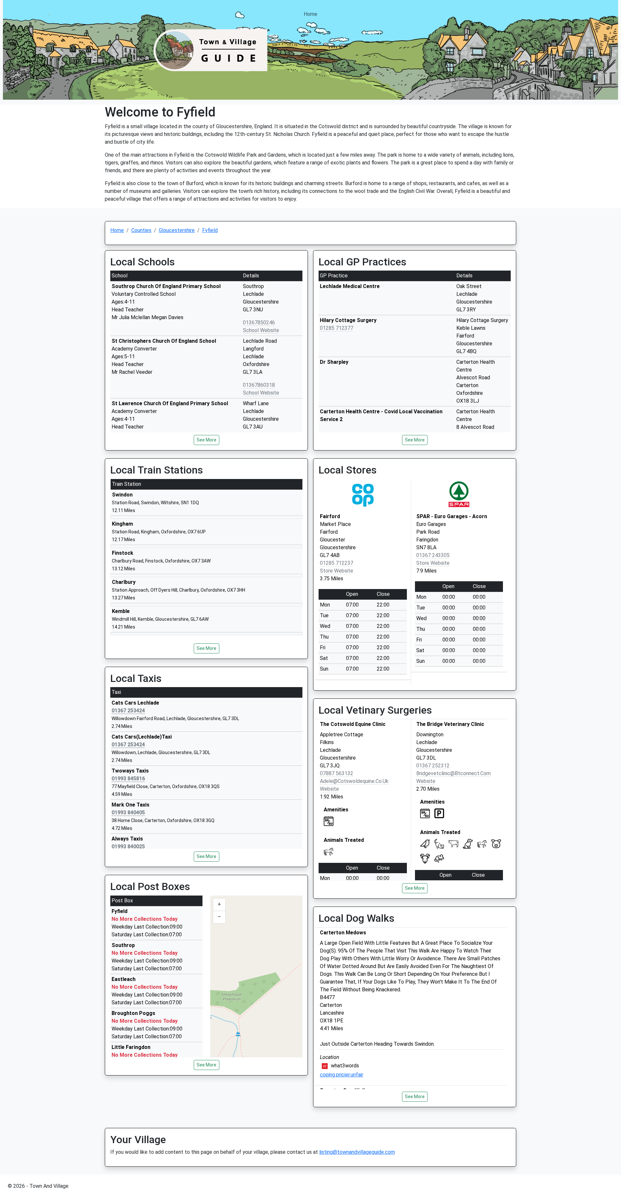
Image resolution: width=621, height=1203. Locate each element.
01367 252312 (433, 766)
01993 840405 (128, 812)
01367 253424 (128, 710)
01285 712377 (336, 328)
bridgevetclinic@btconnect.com (453, 773)
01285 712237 (336, 563)
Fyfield (210, 230)
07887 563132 (336, 773)
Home (310, 14)
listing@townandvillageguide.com (357, 1152)
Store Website (336, 571)
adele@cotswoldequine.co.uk (354, 781)
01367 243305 (433, 555)
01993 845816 (128, 778)
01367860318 (259, 385)
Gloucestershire (177, 230)
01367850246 (259, 322)
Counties (141, 230)
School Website (261, 330)
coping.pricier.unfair (341, 1075)
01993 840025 (128, 846)
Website (329, 789)
